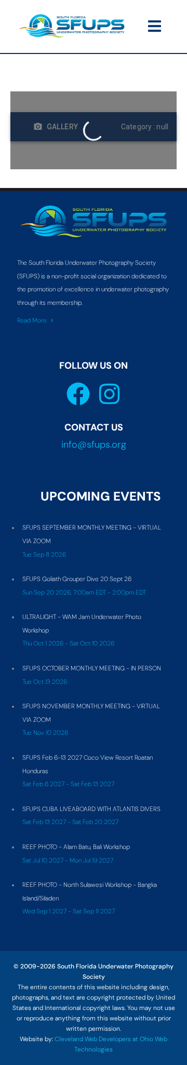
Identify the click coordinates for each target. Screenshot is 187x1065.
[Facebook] (78, 394)
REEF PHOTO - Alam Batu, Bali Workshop (76, 847)
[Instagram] (109, 394)
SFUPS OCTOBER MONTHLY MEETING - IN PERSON (91, 668)
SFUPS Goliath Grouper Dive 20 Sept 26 (76, 579)
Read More (32, 320)
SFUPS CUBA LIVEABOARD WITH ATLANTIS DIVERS (91, 809)
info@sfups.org (93, 444)
